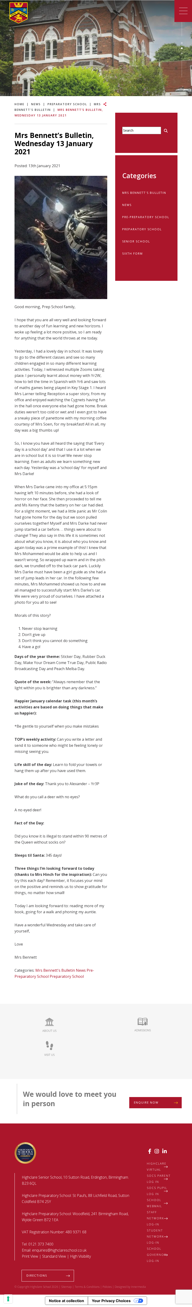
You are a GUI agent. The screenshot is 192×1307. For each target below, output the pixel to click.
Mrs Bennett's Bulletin (55, 970)
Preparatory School (67, 976)
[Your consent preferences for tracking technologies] (8, 1298)
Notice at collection (66, 1300)
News (81, 970)
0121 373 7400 (40, 1244)
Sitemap (66, 1287)
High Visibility (80, 1256)
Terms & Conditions (87, 1287)
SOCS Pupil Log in (157, 1191)
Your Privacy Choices (111, 1300)
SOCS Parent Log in (159, 1179)
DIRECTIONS (36, 1276)
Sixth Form (132, 254)
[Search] (165, 130)
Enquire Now (146, 1103)
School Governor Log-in (156, 1255)
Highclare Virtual (156, 1167)
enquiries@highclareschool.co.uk (59, 1250)
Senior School (136, 241)
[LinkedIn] (164, 1151)
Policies (107, 1287)
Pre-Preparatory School (145, 217)
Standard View (54, 1256)
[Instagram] (157, 1151)
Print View (30, 1256)
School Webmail (154, 1203)
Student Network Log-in (155, 1236)
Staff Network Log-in (155, 1218)
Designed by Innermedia (130, 1287)
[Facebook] (149, 1151)
